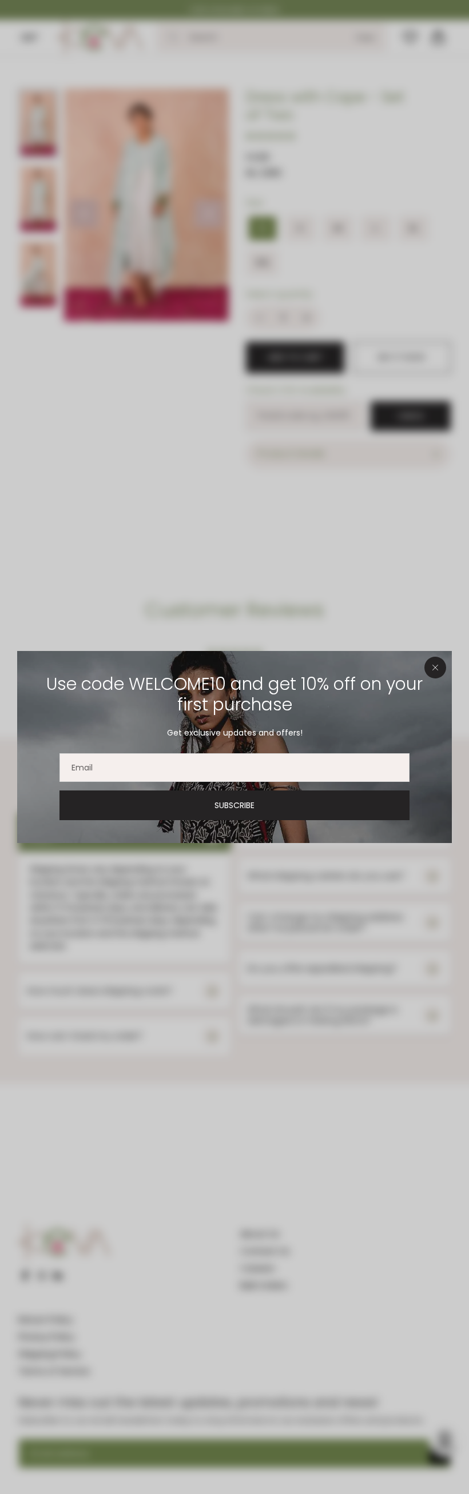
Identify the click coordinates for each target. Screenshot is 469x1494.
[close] (435, 667)
